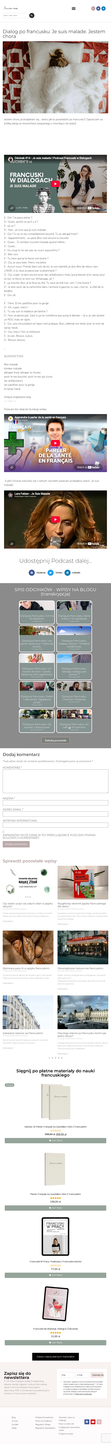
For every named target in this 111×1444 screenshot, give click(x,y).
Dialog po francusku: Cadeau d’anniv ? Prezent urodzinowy (74, 643)
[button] (74, 8)
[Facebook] (98, 8)
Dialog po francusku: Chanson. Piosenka (74, 698)
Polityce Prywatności (83, 1394)
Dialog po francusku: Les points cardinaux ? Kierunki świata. (36, 643)
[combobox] (16, 15)
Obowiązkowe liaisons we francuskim (80, 968)
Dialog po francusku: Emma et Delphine (37, 617)
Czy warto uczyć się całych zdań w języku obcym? (28, 905)
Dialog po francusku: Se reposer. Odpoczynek (36, 726)
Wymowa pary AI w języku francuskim (26, 968)
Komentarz (12, 767)
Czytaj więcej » (8, 921)
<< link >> (10, 401)
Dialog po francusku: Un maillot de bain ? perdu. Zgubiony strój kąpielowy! (37, 671)
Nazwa (9, 798)
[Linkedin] (103, 8)
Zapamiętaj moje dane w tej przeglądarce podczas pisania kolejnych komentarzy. (49, 836)
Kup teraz (57, 1140)
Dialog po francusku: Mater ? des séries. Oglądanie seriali (36, 699)
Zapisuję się (97, 1375)
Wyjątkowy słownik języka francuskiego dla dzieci (82, 905)
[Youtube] (93, 1421)
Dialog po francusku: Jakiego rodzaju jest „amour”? (74, 671)
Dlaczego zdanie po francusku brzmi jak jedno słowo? (82, 1035)
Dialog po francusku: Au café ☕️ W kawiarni (74, 726)
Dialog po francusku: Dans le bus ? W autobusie (74, 617)
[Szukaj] (31, 15)
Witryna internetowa (20, 820)
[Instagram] (93, 8)
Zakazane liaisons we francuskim (23, 1033)
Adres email (13, 809)
